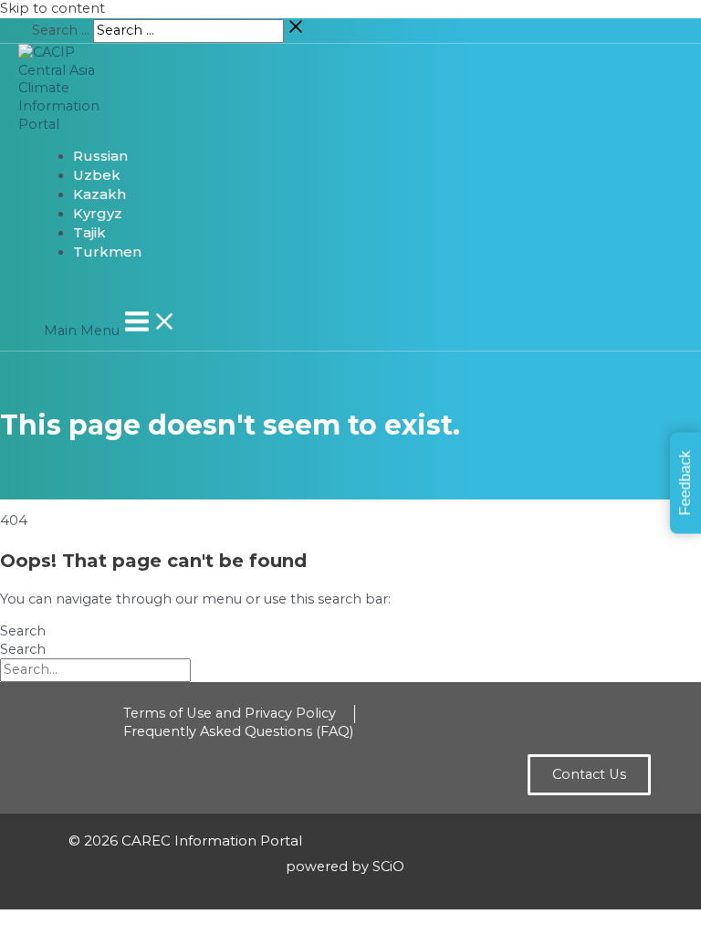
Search (23, 631)
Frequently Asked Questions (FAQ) (238, 731)
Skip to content (52, 8)
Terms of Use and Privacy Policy (229, 713)
